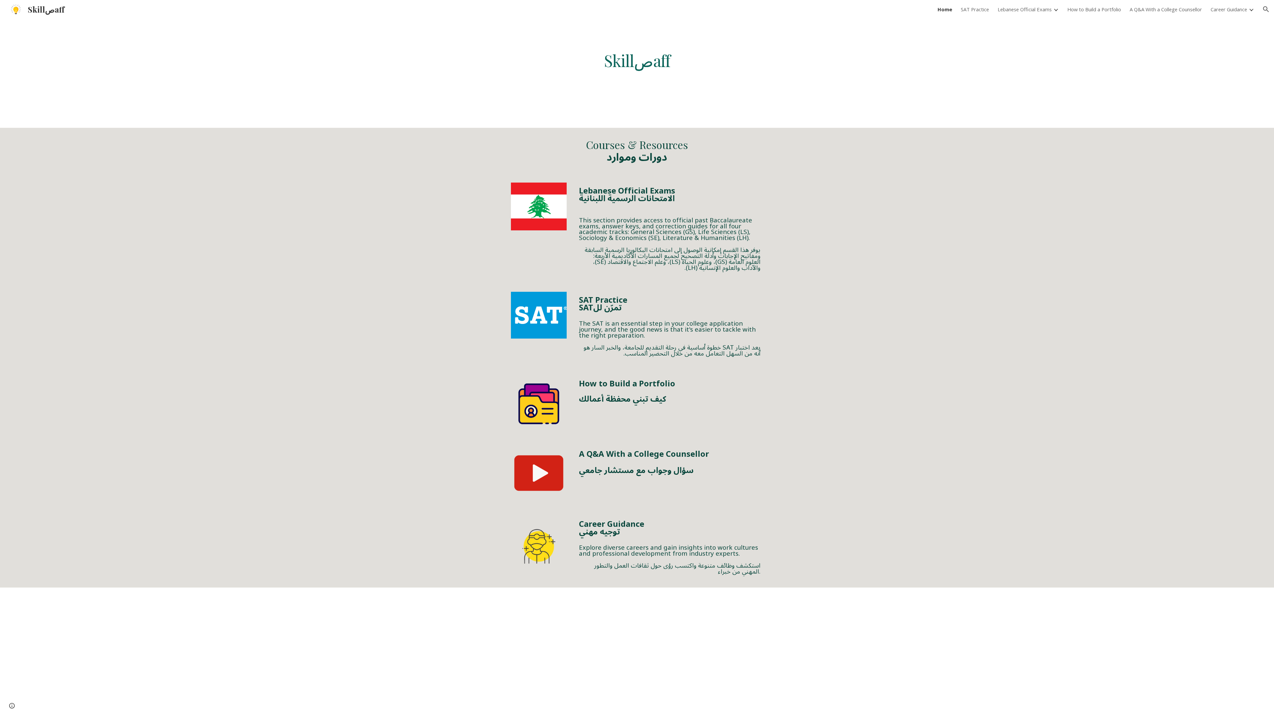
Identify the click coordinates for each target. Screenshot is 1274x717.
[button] (1266, 9)
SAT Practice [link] (975, 9)
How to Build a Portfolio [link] (1094, 9)
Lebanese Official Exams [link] (1025, 9)
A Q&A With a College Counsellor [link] (1166, 9)
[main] (637, 60)
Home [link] (945, 9)
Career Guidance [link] (1229, 9)
